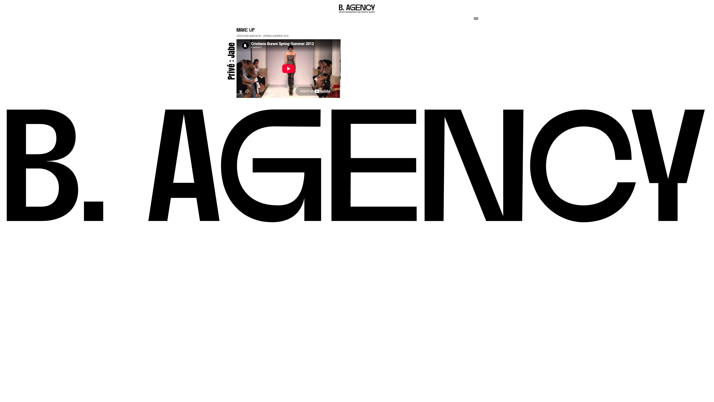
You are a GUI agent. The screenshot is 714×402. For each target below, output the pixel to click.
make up (246, 30)
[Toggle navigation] (476, 17)
